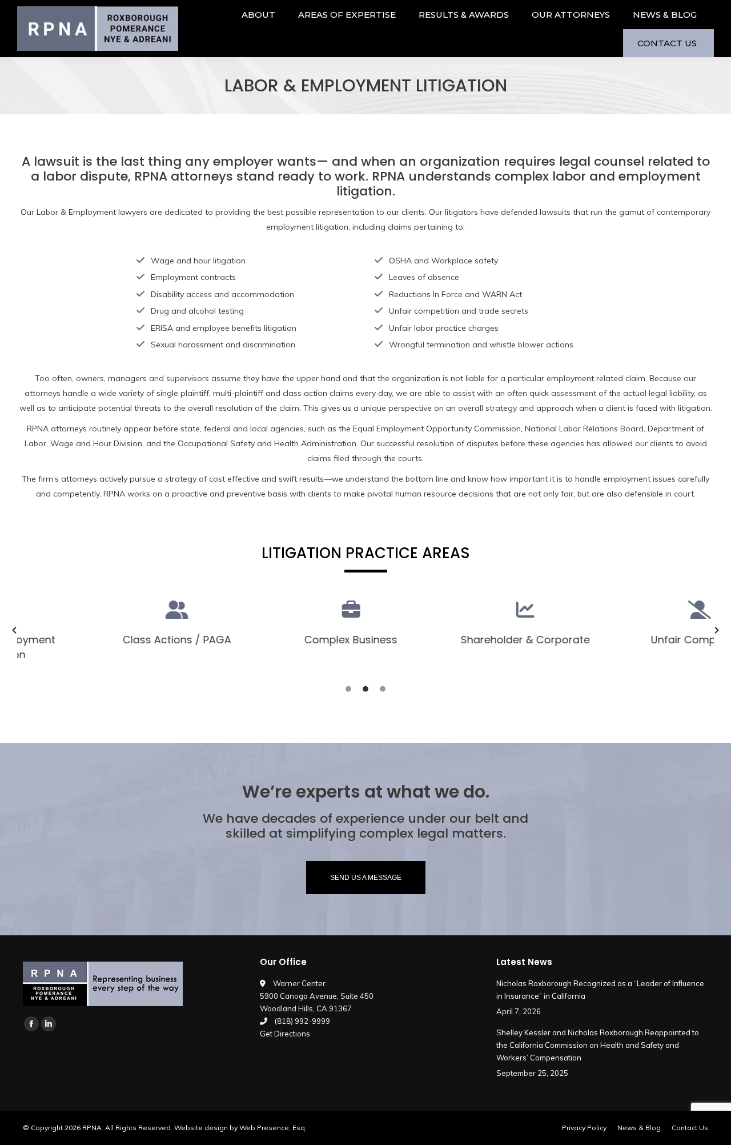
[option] (101, 623)
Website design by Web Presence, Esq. (240, 1127)
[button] (14, 630)
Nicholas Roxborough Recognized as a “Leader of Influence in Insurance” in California (600, 989)
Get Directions (285, 1033)
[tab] (348, 688)
